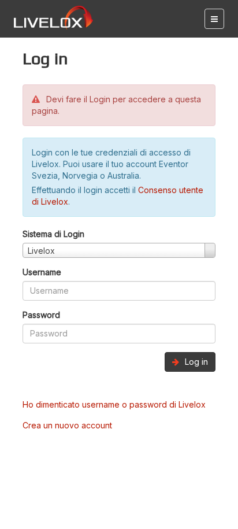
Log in (195, 362)
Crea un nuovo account (67, 425)
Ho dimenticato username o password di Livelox (114, 404)
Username (42, 272)
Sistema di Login (53, 234)
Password (41, 315)
